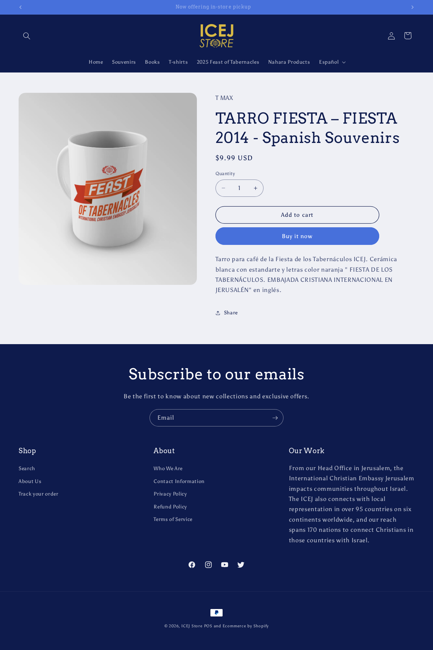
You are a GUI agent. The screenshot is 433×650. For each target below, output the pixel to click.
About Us (30, 481)
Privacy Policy (170, 493)
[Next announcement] (412, 7)
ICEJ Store (192, 626)
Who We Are (168, 468)
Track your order (39, 493)
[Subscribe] (275, 418)
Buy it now (297, 236)
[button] (27, 35)
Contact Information (179, 481)
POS (208, 626)
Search (27, 468)
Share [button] (231, 312)
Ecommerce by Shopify (246, 626)
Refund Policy (170, 506)
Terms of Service (173, 519)
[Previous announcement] (20, 7)
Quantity (225, 173)
